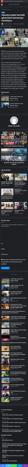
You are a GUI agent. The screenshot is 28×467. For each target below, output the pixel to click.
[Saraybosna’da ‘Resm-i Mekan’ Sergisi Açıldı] (7, 177)
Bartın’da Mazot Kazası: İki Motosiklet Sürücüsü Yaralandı (20, 183)
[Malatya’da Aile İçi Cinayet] (21, 205)
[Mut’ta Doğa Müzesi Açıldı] (5, 386)
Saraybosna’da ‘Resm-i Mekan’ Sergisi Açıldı (13, 1)
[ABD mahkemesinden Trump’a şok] (5, 300)
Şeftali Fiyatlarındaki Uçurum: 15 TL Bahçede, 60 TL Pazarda (18, 372)
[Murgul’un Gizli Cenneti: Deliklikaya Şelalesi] (5, 399)
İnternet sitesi (4, 254)
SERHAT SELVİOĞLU (7, 23)
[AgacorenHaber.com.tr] (14, 4)
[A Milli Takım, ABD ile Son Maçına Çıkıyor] (5, 98)
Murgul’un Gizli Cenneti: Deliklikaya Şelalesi (16, 398)
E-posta (3, 248)
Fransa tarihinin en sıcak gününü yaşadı (16, 286)
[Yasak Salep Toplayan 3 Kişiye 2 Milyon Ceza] (7, 192)
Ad (2, 243)
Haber (9, 9)
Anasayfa (4, 9)
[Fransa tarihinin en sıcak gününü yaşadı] (5, 105)
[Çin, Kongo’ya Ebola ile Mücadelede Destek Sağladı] (7, 205)
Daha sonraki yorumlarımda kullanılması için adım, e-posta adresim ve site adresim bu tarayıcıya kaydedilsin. (13, 262)
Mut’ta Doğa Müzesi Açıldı (17, 384)
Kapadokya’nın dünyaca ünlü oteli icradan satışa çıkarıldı (18, 317)
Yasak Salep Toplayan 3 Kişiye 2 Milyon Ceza (7, 197)
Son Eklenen (14, 274)
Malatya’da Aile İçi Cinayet (19, 211)
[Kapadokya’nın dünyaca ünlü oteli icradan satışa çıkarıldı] (5, 318)
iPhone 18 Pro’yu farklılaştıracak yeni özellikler (18, 337)
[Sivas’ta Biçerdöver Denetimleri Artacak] (5, 348)
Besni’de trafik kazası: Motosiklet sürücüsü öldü (17, 379)
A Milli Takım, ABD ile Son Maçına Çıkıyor (16, 279)
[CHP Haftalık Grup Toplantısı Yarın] (5, 393)
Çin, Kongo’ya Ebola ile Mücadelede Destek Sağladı (7, 212)
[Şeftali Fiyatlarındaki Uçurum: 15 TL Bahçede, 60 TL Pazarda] (5, 374)
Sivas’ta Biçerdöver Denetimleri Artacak (15, 347)
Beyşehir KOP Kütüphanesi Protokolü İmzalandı (21, 190)
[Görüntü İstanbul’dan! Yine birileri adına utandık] (5, 367)
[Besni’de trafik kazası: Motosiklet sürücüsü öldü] (5, 380)
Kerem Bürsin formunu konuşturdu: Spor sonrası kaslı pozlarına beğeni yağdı (18, 306)
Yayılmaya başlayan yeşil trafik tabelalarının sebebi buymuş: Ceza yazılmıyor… (13, 312)
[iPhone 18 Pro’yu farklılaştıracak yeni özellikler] (5, 338)
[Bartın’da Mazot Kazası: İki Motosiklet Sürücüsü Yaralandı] (21, 177)
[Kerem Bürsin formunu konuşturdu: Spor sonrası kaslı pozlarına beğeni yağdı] (5, 306)
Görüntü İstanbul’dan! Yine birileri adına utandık (17, 366)
